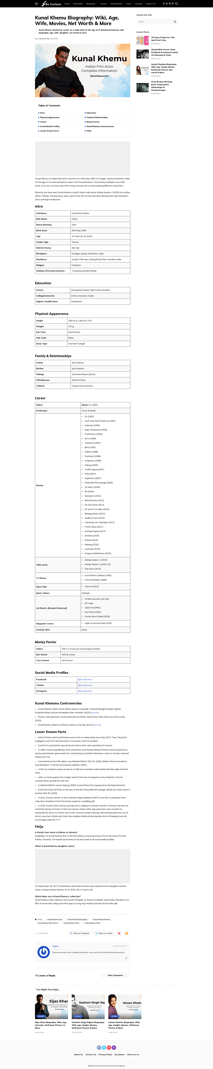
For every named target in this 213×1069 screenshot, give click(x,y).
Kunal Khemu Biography (77, 919)
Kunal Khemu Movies (102, 919)
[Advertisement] (82, 158)
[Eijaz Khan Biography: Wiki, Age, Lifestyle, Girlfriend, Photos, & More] (51, 1006)
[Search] (176, 3)
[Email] (127, 933)
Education (91, 113)
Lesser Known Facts (49, 131)
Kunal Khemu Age (55, 919)
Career (43, 122)
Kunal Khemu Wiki (93, 923)
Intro (42, 113)
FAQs (89, 131)
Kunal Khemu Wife (71, 923)
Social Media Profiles (50, 126)
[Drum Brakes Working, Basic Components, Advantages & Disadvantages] (142, 87)
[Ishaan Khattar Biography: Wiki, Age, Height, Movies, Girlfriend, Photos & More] (124, 1006)
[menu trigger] (38, 3)
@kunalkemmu (85, 679)
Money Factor (93, 122)
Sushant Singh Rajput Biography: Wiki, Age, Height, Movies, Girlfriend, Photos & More (88, 1025)
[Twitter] (167, 3)
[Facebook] (164, 3)
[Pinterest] (170, 3)
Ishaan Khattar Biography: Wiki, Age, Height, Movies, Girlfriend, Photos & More (124, 1025)
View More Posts (119, 946)
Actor (41, 1016)
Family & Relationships (97, 117)
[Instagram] (173, 3)
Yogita (55, 946)
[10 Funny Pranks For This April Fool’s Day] (142, 40)
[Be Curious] (51, 3)
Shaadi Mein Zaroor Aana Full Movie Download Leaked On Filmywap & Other (164, 52)
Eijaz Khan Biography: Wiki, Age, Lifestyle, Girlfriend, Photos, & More (51, 1025)
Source (94, 712)
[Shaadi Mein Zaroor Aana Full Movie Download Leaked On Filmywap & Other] (142, 54)
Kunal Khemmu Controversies (100, 126)
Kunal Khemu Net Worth (48, 923)
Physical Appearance (50, 117)
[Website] (126, 958)
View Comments (115, 975)
